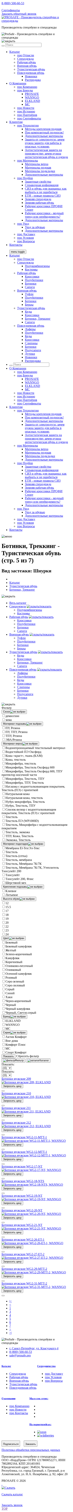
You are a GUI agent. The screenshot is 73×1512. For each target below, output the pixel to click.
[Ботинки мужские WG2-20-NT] (31, 1213)
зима (8, 719)
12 (7, 903)
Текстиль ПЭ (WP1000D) (22, 820)
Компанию (27, 87)
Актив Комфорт (16, 1036)
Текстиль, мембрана (18, 859)
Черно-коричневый (18, 1001)
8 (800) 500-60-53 (13, 3)
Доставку (26, 234)
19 (7, 918)
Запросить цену (12, 1086)
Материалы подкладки (40, 171)
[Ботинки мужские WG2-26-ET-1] (32, 1243)
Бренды (25, 90)
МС (7, 1028)
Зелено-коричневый (18, 954)
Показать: (8, 1064)
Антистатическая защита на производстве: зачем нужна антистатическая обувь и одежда (46, 153)
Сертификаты (11, 10)
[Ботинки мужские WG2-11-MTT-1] (34, 1140)
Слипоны (31, 343)
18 (7, 914)
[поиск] (3, 45)
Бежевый (11, 942)
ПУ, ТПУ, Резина (16, 732)
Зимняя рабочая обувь (39, 202)
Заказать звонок (12, 1505)
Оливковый (13, 969)
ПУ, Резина (12, 728)
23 (7, 930)
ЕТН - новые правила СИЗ (43, 195)
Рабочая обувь (26, 62)
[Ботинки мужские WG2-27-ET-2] (32, 1257)
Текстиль (11, 817)
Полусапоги (33, 350)
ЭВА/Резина (13, 739)
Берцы (29, 304)
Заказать (30, 1444)
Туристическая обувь (31, 69)
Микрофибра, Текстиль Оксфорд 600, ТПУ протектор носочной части (32, 773)
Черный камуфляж (17, 1008)
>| (10, 1332)
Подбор (25, 178)
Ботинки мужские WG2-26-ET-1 (23, 1239)
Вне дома (11, 1040)
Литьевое (11, 895)
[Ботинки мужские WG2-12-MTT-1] (34, 1155)
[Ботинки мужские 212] (26, 1126)
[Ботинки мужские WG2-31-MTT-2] (34, 1287)
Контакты (15, 244)
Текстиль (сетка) (16, 856)
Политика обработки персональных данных (31, 1450)
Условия (25, 237)
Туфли (29, 294)
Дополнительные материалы (44, 136)
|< (10, 1301)
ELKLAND (32, 101)
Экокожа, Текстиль (18, 840)
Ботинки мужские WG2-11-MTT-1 (24, 1137)
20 (7, 922)
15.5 (8, 907)
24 (7, 934)
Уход (23, 223)
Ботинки (30, 283)
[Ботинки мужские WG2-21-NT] (31, 1228)
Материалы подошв (38, 167)
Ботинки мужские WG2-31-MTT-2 (24, 1283)
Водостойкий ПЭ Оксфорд (23, 751)
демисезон (12, 716)
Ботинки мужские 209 (16, 1078)
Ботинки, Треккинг (38, 318)
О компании (8, 1398)
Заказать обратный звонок (19, 13)
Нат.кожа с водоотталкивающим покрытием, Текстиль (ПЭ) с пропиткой (33, 788)
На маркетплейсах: (40, 1424)
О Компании (17, 83)
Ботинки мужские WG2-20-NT (22, 1210)
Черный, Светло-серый (20, 1012)
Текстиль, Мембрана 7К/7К (23, 863)
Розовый (11, 977)
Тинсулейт (12, 875)
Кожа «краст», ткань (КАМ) (23, 755)
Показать (8, 1056)
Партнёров (27, 115)
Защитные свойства (38, 181)
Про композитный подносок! (44, 132)
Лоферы (30, 329)
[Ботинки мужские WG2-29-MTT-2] (34, 1272)
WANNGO (32, 97)
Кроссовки (32, 276)
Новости (25, 108)
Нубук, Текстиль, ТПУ (20, 805)
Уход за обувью (35, 227)
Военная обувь (27, 65)
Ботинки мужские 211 (16, 1108)
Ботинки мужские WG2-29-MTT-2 (24, 1268)
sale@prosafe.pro (20, 6)
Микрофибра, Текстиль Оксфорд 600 (30, 767)
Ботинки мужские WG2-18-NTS (23, 1181)
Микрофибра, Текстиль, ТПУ (24, 778)
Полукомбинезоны (37, 266)
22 (7, 926)
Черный (10, 1005)
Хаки (8, 997)
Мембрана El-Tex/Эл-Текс (22, 848)
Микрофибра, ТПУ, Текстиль (24, 782)
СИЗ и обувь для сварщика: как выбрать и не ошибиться (46, 190)
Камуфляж (12, 958)
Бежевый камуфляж (18, 946)
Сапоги (30, 287)
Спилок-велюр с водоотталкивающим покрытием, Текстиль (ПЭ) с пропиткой (29, 811)
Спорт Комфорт (15, 1052)
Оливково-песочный (19, 966)
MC (27, 104)
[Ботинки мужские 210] (26, 1097)
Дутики (30, 353)
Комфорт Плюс (15, 1044)
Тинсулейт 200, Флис (19, 879)
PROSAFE (32, 94)
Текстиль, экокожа (17, 832)
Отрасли (25, 55)
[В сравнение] (3, 1091)
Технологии (28, 125)
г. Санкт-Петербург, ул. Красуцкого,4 (33, 1348)
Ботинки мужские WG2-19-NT (22, 1195)
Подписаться (10, 1444)
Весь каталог (17, 603)
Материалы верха (36, 164)
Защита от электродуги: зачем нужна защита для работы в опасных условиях (44, 143)
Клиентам (16, 122)
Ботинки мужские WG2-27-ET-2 (23, 1254)
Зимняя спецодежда (38, 199)
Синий (10, 993)
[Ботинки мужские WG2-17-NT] (31, 1170)
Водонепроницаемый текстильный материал (35, 748)
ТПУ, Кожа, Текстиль (19, 836)
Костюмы (31, 269)
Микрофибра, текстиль (20, 763)
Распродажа (33, 79)
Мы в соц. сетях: (38, 1398)
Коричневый (13, 962)
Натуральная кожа (17, 794)
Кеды (28, 311)
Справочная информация (41, 185)
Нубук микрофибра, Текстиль (25, 801)
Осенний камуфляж (18, 973)
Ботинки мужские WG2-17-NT (22, 1166)
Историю (26, 111)
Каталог (14, 51)
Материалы (27, 160)
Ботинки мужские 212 (16, 1122)
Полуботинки (34, 280)
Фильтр (19, 1060)
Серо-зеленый (14, 981)
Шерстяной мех (15, 882)
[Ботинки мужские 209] (26, 1082)
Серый (9, 989)
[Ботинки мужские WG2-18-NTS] (32, 1184)
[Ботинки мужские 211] (26, 1111)
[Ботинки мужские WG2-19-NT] (31, 1199)
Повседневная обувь (30, 72)
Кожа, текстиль (15, 759)
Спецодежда (25, 58)
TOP (5, 1508)
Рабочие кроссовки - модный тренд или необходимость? (44, 215)
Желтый (10, 950)
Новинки (31, 76)
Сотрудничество (46, 1366)
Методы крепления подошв (43, 129)
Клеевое (10, 891)
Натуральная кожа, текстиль (24, 797)
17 (7, 911)
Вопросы (26, 241)
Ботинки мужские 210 (16, 1093)
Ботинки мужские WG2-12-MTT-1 (24, 1151)
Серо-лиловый (15, 985)
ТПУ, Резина (13, 735)
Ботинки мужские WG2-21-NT (22, 1225)
